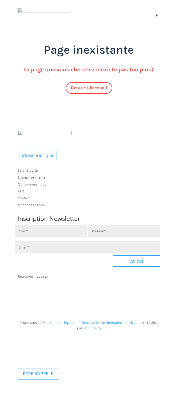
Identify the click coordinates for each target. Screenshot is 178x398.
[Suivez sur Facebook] (54, 277)
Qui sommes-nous (32, 184)
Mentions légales (62, 322)
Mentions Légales (31, 205)
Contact (24, 198)
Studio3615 (92, 328)
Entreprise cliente (31, 177)
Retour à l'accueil (89, 88)
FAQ (21, 191)
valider (136, 261)
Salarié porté (28, 171)
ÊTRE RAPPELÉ (38, 374)
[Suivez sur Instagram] (72, 277)
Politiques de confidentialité (100, 322)
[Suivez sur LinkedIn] (82, 277)
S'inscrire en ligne (37, 155)
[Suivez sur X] (63, 277)
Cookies (131, 322)
